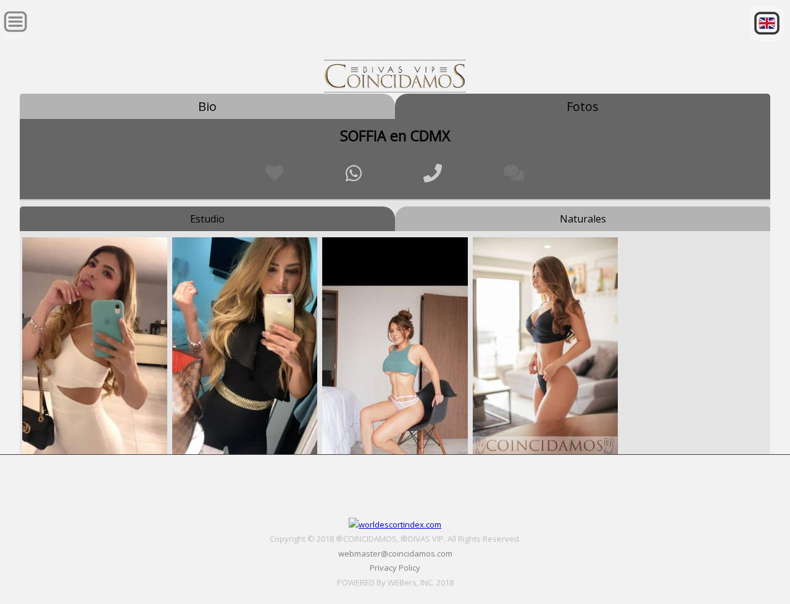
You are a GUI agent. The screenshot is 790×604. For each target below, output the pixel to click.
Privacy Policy (395, 567)
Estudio (207, 219)
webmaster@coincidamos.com (395, 553)
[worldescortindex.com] (395, 524)
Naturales (583, 219)
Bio (207, 106)
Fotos (583, 106)
